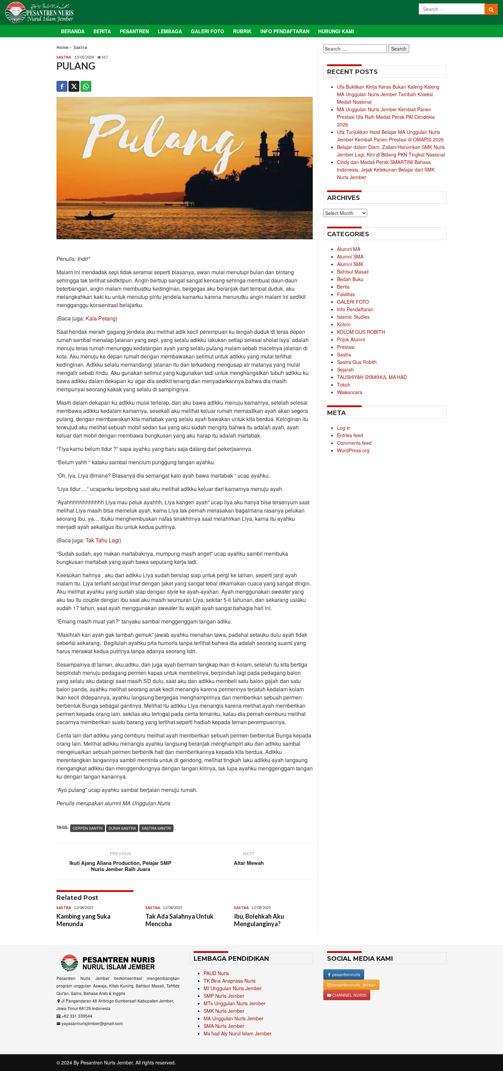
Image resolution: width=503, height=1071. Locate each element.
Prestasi (345, 346)
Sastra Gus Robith (357, 361)
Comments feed (354, 442)
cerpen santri (88, 828)
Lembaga (170, 31)
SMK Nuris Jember (224, 1010)
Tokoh (343, 384)
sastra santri (156, 828)
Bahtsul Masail (353, 271)
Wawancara (349, 392)
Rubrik (242, 31)
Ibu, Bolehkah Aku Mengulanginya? (259, 920)
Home (62, 47)
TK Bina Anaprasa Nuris (230, 980)
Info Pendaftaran (284, 31)
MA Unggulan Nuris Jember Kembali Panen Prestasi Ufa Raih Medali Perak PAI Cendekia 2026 (386, 117)
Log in (343, 427)
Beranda (73, 31)
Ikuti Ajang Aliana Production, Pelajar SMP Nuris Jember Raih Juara (120, 866)
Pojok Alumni (351, 339)
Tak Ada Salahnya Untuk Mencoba (179, 920)
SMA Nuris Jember (224, 1025)
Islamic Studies (353, 316)
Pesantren (134, 31)
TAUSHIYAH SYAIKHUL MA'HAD (372, 377)
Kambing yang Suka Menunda (83, 920)
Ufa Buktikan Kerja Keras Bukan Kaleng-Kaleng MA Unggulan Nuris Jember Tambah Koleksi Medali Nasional (388, 94)
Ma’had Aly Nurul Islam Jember (237, 1033)
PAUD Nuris (216, 973)
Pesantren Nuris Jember (106, 1062)
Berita (102, 31)
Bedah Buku (350, 279)
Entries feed (350, 435)
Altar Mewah (249, 863)
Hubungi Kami (336, 31)
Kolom (344, 324)
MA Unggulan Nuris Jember (233, 1018)
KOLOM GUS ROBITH (361, 331)
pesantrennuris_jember (353, 984)
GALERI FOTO (353, 301)
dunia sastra (122, 828)
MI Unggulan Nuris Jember (233, 988)
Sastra (80, 47)
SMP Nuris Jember (224, 995)
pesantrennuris (345, 974)
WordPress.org (353, 450)
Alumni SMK (350, 264)
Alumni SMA (350, 256)
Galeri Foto (207, 31)
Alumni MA (348, 248)
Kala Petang (101, 318)
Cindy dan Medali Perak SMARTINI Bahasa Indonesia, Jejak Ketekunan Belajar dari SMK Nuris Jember (386, 169)
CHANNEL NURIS (348, 995)
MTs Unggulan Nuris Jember (235, 1003)
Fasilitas (346, 294)
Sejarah (345, 369)
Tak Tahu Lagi (102, 540)
